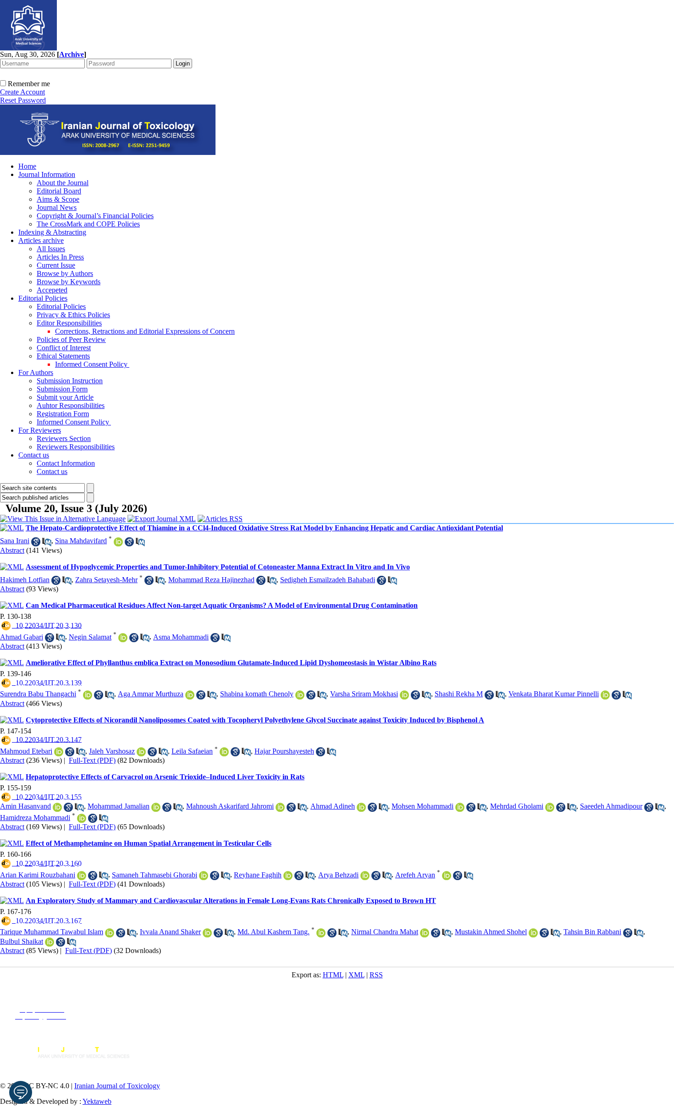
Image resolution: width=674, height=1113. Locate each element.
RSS (376, 975)
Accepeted (52, 290)
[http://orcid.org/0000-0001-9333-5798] (141, 751)
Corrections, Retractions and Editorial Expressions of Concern (145, 331)
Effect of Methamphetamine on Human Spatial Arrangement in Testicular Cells (148, 843)
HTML (333, 975)
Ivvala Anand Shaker (170, 932)
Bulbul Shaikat (21, 941)
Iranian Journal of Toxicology (117, 1086)
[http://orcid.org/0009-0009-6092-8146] (49, 942)
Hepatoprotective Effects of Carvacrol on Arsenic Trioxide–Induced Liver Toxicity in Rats (165, 777)
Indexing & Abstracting (52, 232)
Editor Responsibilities (69, 323)
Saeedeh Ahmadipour (611, 806)
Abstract (12, 550)
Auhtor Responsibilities (71, 405)
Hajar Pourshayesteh (284, 751)
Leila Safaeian (192, 751)
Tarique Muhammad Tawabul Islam (51, 932)
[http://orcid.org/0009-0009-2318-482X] (109, 932)
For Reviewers (39, 430)
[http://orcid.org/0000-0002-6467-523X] (81, 818)
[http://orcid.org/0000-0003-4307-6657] (207, 932)
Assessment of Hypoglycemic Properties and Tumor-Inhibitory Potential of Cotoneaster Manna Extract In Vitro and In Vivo (218, 567)
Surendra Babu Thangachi (38, 694)
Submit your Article (65, 397)
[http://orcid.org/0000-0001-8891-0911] (189, 695)
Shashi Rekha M (459, 694)
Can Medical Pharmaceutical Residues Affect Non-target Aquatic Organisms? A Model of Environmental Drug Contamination (222, 605)
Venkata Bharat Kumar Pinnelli (553, 694)
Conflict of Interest (64, 348)
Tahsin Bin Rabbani (592, 932)
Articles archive (41, 240)
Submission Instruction (70, 381)
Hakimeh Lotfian (25, 580)
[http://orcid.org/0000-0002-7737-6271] (533, 932)
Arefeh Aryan (415, 875)
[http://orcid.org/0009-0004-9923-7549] (424, 932)
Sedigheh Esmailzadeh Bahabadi (327, 580)
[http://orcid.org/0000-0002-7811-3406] (224, 751)
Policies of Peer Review (71, 339)
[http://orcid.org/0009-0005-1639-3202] (288, 875)
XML (356, 975)
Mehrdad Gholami (516, 806)
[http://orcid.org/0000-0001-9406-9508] (605, 695)
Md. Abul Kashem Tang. (273, 932)
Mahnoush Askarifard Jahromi (230, 806)
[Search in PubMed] (46, 541)
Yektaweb (97, 1101)
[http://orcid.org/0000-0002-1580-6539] (459, 807)
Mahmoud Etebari (26, 751)
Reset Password (23, 100)
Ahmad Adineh (332, 806)
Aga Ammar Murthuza (150, 694)
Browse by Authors (65, 273)
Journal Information (46, 174)
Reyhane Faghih (258, 875)
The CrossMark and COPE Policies (88, 224)
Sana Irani (14, 541)
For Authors (35, 372)
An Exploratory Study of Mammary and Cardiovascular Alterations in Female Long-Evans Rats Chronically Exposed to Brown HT (231, 900)
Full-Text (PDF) (92, 760)
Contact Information (66, 463)
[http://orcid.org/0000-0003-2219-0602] (58, 751)
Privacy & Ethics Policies (73, 315)
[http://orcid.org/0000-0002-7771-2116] (446, 875)
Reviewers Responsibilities (76, 447)
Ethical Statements (63, 356)
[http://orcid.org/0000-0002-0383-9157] (87, 695)
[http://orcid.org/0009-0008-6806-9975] (321, 932)
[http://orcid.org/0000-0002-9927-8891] (365, 875)
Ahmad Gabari (21, 637)
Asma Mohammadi (181, 637)
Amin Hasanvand (25, 806)
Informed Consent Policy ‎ (92, 364)
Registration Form (63, 414)
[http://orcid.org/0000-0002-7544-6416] (549, 807)
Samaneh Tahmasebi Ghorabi (154, 875)
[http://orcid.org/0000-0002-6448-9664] (203, 875)
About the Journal (62, 183)
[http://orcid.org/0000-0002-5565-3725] (122, 637)
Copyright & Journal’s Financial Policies (95, 216)
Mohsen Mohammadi (422, 806)
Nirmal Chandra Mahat (384, 932)
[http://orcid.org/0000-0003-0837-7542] (57, 807)
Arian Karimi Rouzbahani (37, 875)
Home (27, 166)
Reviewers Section (64, 438)
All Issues (51, 249)
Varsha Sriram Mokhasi (364, 694)
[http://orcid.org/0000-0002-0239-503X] (118, 541)
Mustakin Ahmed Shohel (491, 932)
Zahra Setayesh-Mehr (106, 580)
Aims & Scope (58, 199)
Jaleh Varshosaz (112, 751)
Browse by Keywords (68, 282)
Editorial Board (59, 191)
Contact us (33, 455)
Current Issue (56, 265)
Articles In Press (60, 257)
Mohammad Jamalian (118, 806)
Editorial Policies (42, 298)
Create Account (22, 92)
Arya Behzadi (338, 875)
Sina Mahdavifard (81, 541)
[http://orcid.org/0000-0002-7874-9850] (280, 807)
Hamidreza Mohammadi (35, 817)
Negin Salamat (90, 637)
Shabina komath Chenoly (256, 694)
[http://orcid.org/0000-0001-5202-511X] (299, 695)
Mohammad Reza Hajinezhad (211, 580)
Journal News (57, 207)
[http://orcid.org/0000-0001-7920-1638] (155, 807)
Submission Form (62, 389)
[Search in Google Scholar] (35, 541)
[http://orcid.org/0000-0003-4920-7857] (361, 807)
